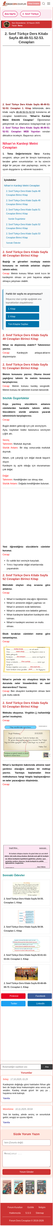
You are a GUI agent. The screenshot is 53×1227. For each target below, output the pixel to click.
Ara (47, 1067)
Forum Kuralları (15, 1207)
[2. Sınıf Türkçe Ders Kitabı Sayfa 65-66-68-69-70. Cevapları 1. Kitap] (26, 973)
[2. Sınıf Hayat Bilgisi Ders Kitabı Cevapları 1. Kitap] (30, 1187)
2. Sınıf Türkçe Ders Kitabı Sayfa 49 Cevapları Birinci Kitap (23, 202)
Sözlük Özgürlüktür (16, 219)
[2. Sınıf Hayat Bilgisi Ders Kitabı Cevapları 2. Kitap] (41, 1187)
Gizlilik (30, 1207)
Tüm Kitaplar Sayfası (18, 324)
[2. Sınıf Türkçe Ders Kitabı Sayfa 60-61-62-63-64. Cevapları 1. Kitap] (26, 945)
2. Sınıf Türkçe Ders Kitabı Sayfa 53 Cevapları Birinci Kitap (23, 235)
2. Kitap (11, 316)
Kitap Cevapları (33, 3)
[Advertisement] (26, 73)
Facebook (40, 996)
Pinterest (14, 996)
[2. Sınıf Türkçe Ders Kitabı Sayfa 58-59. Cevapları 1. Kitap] (26, 917)
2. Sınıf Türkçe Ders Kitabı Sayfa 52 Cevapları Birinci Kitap (23, 226)
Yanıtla (6, 1098)
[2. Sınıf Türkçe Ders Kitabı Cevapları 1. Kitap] (7, 1187)
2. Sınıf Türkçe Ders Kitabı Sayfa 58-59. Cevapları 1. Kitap (23, 929)
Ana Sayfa (10, 13)
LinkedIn (40, 1003)
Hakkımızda (15, 1213)
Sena (20, 25)
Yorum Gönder (27, 1172)
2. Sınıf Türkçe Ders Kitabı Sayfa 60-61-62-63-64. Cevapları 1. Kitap (25, 957)
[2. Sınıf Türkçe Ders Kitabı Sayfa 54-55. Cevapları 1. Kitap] (26, 889)
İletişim (42, 1207)
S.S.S (28, 1213)
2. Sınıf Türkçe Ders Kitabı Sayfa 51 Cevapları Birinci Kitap (23, 211)
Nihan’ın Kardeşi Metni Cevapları (22, 185)
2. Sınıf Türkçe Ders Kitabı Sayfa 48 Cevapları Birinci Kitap (23, 193)
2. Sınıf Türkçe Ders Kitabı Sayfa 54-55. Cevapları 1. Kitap (23, 901)
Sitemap (40, 1213)
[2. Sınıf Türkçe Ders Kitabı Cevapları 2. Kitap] (18, 1187)
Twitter (14, 1003)
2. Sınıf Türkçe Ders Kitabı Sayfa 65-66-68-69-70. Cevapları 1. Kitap (25, 985)
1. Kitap (11, 309)
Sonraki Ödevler (13, 243)
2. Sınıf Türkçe (30, 13)
